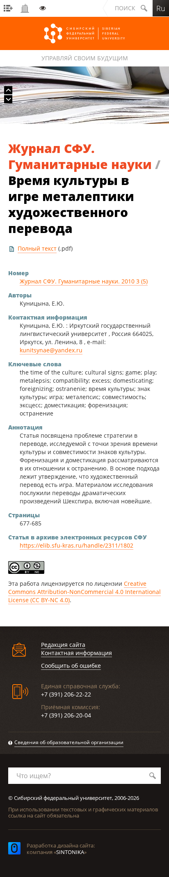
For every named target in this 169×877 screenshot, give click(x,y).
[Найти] (152, 775)
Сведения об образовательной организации (68, 742)
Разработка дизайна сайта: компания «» (61, 848)
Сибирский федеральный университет (84, 33)
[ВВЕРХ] (8, 90)
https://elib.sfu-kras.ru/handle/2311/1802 (76, 545)
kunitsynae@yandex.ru (51, 350)
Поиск (125, 8)
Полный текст (37, 248)
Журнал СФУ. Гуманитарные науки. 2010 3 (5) (84, 281)
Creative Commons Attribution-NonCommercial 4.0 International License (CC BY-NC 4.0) (84, 592)
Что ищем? (33, 775)
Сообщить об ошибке (71, 665)
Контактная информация (76, 653)
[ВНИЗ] (8, 99)
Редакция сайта (63, 645)
